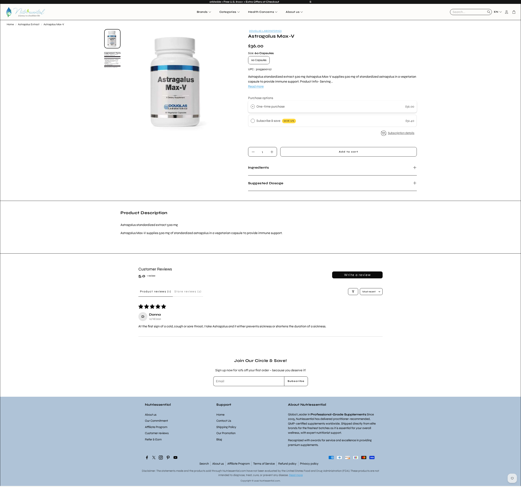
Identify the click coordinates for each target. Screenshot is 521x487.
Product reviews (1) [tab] (155, 291)
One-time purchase (270, 106)
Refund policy (287, 463)
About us (218, 463)
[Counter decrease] (253, 152)
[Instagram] (161, 457)
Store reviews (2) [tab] (187, 291)
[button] (471, 12)
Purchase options (260, 98)
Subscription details (401, 133)
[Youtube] (175, 457)
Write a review (357, 275)
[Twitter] (153, 457)
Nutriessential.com (234, 471)
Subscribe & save (275, 121)
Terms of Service (264, 463)
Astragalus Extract (28, 24)
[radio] (253, 106)
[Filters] (353, 291)
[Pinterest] (168, 457)
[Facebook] (147, 457)
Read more (256, 86)
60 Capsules (258, 60)
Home (10, 24)
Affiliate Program (238, 463)
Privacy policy (309, 463)
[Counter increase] (272, 152)
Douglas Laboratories (265, 30)
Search (204, 463)
